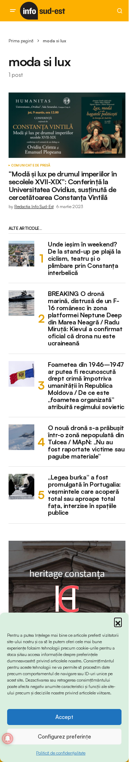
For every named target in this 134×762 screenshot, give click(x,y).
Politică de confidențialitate (60, 753)
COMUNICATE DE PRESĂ (30, 165)
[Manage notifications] (7, 738)
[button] (117, 621)
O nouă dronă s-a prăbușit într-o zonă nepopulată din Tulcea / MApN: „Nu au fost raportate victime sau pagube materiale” (86, 442)
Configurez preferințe (64, 736)
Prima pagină (21, 40)
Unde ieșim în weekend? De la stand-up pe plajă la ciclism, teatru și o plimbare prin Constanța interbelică (84, 258)
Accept (64, 717)
